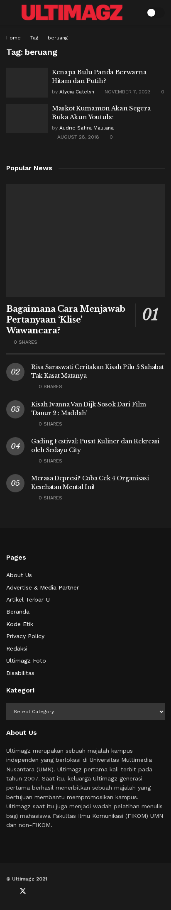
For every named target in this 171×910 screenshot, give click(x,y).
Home (13, 38)
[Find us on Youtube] (36, 891)
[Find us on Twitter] (23, 891)
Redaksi (16, 648)
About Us (19, 575)
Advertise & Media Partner (42, 587)
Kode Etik (19, 624)
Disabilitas (20, 673)
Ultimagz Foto (26, 660)
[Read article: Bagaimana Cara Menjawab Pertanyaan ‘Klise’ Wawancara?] (85, 240)
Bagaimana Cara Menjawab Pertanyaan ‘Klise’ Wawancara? (65, 319)
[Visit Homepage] (72, 12)
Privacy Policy (25, 636)
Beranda (17, 611)
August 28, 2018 (77, 137)
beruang (58, 38)
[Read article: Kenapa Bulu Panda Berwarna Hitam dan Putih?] (27, 83)
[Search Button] (134, 12)
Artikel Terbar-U (28, 599)
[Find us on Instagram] (50, 891)
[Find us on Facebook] (8, 891)
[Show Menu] (9, 12)
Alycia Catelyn (76, 92)
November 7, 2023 (127, 92)
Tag (34, 38)
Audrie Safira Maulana (86, 128)
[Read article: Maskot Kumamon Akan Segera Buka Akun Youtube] (27, 119)
